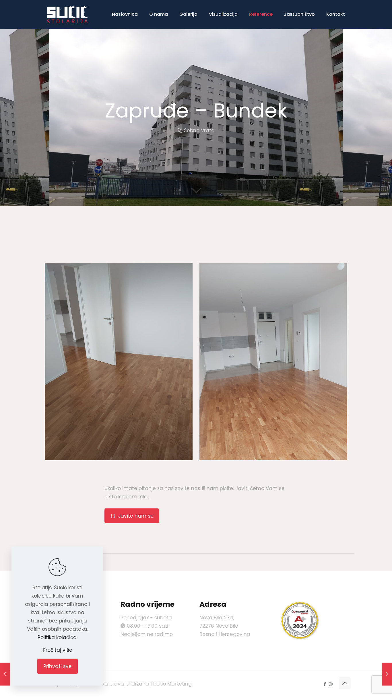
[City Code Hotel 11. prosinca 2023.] (5, 674)
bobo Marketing (172, 683)
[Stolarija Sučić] (67, 14)
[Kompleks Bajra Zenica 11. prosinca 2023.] (387, 674)
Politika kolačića (57, 637)
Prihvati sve (57, 666)
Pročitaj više (57, 650)
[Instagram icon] (331, 684)
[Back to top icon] (345, 683)
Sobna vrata (199, 130)
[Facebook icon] (325, 684)
